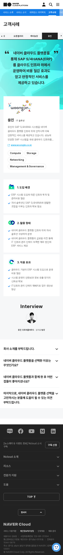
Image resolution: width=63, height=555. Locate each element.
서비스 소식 (21, 12)
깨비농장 (34, 36)
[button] (31, 456)
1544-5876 (9, 542)
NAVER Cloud (17, 524)
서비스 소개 (8, 12)
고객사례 (52, 12)
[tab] (31, 456)
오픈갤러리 (18, 36)
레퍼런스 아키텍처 (38, 12)
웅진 (50, 36)
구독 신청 (52, 445)
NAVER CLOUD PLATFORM (16, 4)
